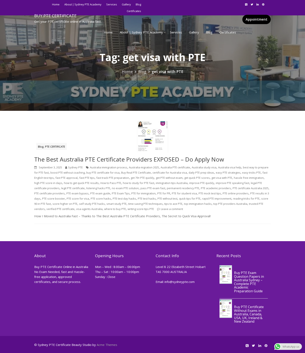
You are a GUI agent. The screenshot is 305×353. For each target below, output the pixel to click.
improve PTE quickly (201, 183)
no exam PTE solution (125, 188)
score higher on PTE (64, 204)
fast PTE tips (87, 178)
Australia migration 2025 (144, 167)
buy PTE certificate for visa (103, 172)
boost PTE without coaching (67, 172)
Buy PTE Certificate (55, 16)
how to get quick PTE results (81, 183)
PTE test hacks (147, 198)
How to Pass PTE (110, 183)
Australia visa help (229, 167)
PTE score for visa (78, 198)
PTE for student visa (184, 193)
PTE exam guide (100, 193)
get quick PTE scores (197, 178)
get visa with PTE (221, 178)
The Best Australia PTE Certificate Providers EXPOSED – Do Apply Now (129, 159)
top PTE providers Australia (230, 204)
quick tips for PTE (189, 198)
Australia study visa (204, 167)
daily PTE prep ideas (201, 172)
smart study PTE (116, 204)
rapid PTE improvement (216, 198)
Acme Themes (107, 345)
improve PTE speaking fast (232, 183)
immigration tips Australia (172, 183)
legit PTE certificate (73, 188)
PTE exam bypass (77, 193)
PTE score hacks (101, 198)
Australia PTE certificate (175, 167)
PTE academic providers (216, 188)
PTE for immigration (143, 193)
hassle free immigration (249, 178)
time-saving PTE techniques (145, 204)
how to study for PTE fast (138, 183)
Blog (138, 4)
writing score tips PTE (141, 209)
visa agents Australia (89, 209)
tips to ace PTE (173, 204)
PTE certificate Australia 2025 (250, 188)
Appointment (256, 19)
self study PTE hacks (92, 204)
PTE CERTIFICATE (55, 146)
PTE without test (167, 198)
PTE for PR (163, 193)
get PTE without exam (169, 178)
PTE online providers (236, 193)
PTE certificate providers (49, 193)
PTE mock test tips (210, 193)
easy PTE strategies (228, 172)
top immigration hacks (198, 204)
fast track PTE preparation (112, 178)
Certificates (228, 32)
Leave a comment (172, 209)
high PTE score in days (48, 183)
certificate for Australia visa (169, 172)
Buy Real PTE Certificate (136, 172)
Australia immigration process (108, 167)
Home (56, 4)
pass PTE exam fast (152, 188)
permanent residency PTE (183, 188)
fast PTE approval (66, 178)
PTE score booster (53, 198)
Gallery (126, 4)
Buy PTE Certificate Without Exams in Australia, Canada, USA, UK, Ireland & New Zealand (249, 314)
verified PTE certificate (60, 209)
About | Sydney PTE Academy (82, 4)
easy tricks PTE (251, 172)
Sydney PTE (75, 167)
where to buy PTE (115, 209)
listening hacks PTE (98, 188)
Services (111, 4)
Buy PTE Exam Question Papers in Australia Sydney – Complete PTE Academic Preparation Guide (249, 281)
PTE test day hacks (124, 198)
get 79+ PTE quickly (142, 178)
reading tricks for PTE (246, 198)
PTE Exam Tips (121, 193)
